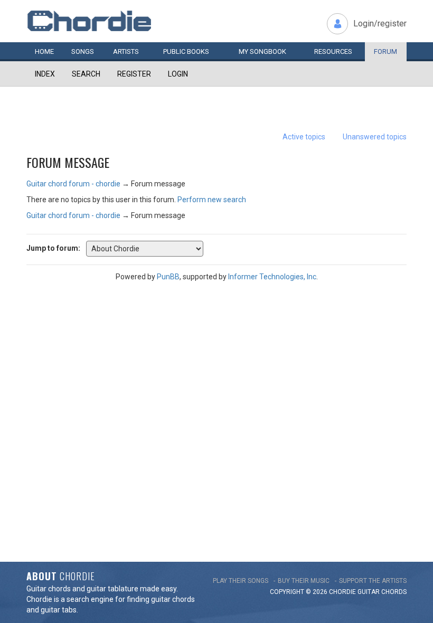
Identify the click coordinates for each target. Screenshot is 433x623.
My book (262, 51)
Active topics (304, 137)
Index (45, 74)
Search (86, 74)
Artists (126, 51)
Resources (333, 51)
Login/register (380, 23)
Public (186, 51)
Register (134, 74)
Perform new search (211, 199)
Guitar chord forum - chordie (73, 184)
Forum (385, 51)
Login (178, 74)
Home (44, 51)
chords (394, 592)
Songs (82, 51)
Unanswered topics (375, 137)
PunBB (168, 276)
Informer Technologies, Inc (272, 276)
